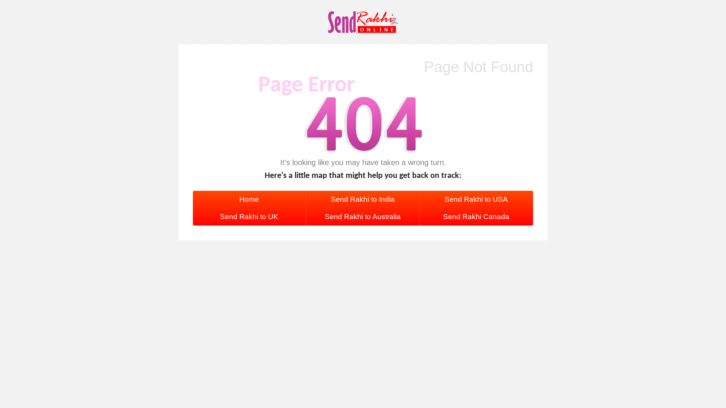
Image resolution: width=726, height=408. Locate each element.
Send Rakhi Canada (476, 217)
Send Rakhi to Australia (363, 217)
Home (249, 199)
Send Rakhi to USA (476, 199)
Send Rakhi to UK (249, 217)
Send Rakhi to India (363, 199)
